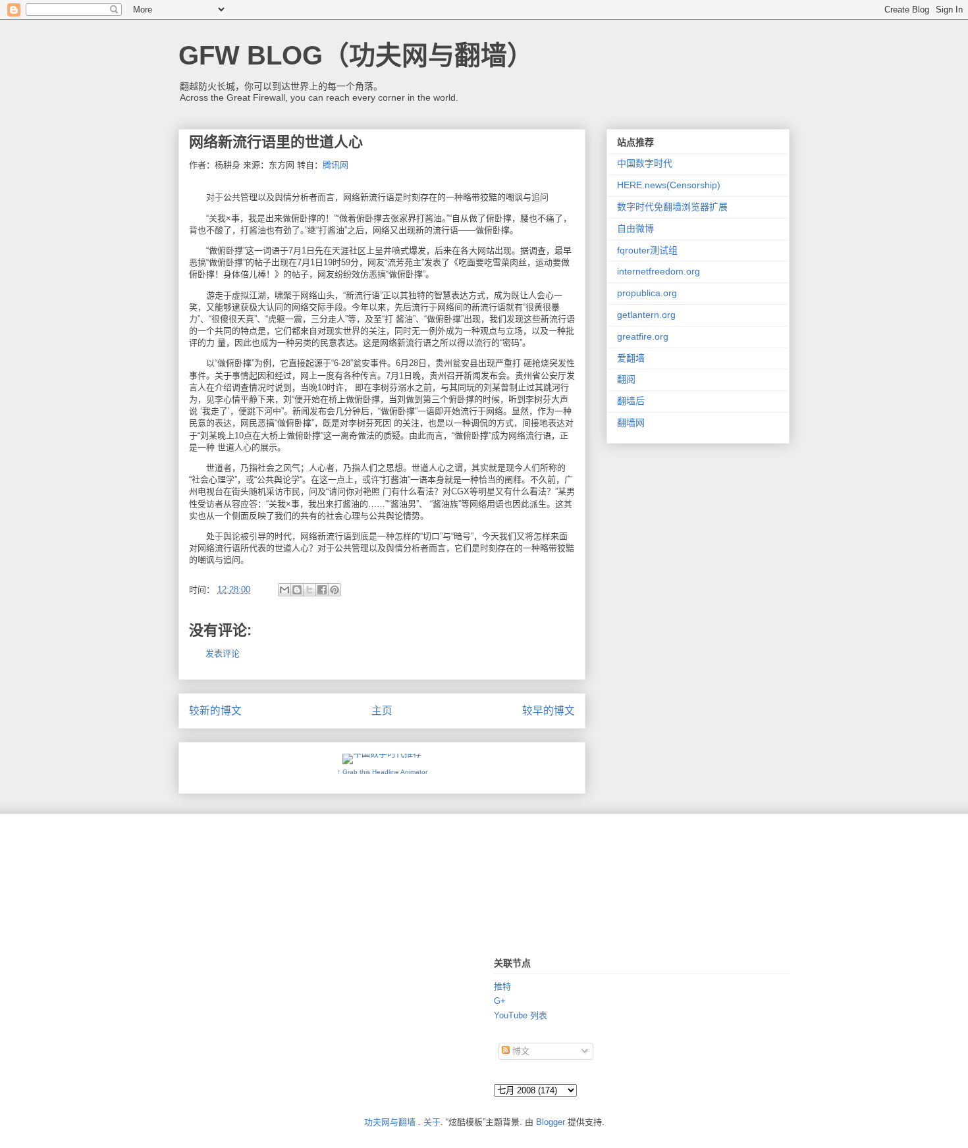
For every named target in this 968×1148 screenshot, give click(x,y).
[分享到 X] (309, 589)
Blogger (550, 1122)
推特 (502, 986)
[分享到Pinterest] (334, 589)
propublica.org (647, 293)
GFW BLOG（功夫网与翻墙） (355, 55)
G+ (500, 1001)
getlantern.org (646, 314)
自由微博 (635, 228)
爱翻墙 (631, 358)
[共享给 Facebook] (322, 589)
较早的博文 (548, 710)
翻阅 (626, 379)
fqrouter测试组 (647, 250)
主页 (381, 710)
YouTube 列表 (520, 1015)
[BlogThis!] (297, 589)
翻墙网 (631, 422)
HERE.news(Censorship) (668, 185)
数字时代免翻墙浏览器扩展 (672, 206)
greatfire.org (642, 336)
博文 (519, 1051)
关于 (432, 1122)
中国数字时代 (644, 163)
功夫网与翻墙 (390, 1122)
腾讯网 (335, 165)
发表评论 (222, 653)
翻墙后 (631, 401)
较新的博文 (215, 710)
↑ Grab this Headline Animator (382, 771)
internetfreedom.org (658, 271)
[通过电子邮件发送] (284, 589)
